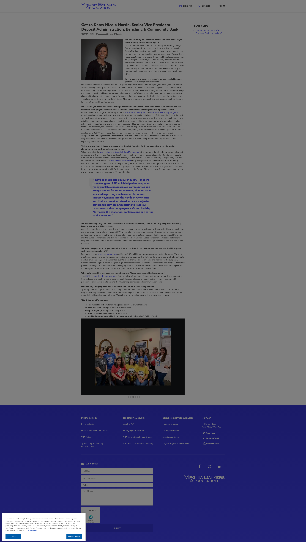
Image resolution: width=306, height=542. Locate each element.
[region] (44, 527)
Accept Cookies (74, 536)
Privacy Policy (32, 530)
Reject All (13, 536)
